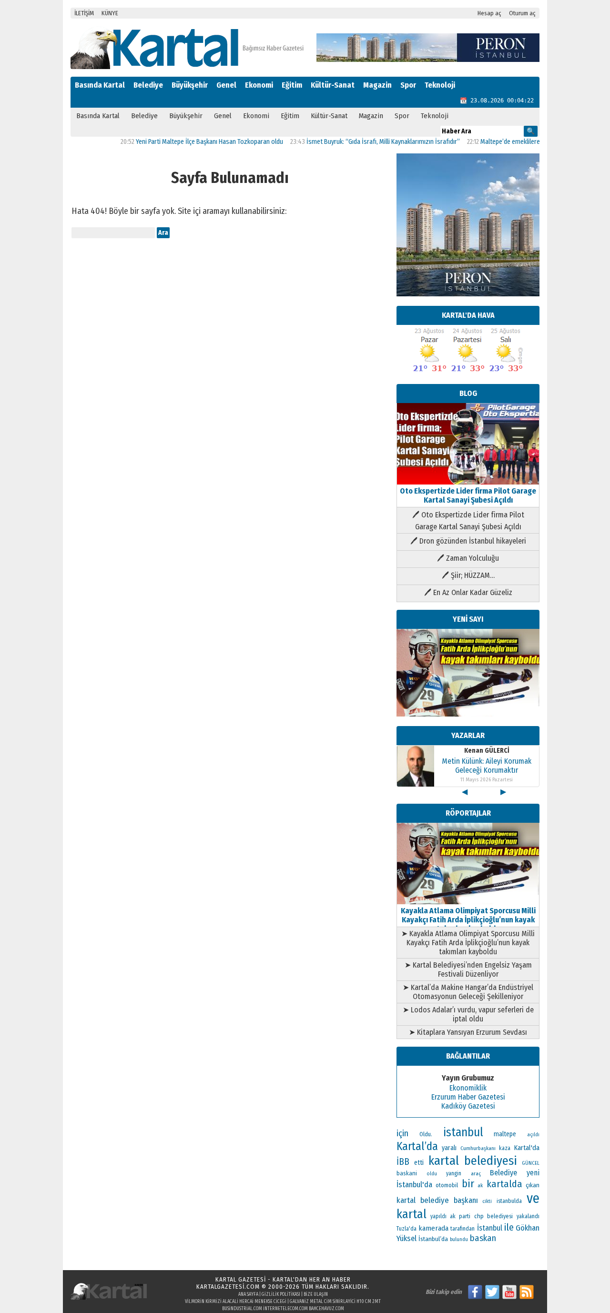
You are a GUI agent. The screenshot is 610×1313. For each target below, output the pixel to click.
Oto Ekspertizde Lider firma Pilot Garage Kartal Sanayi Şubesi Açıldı (468, 495)
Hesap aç (489, 13)
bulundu (459, 1239)
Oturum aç (522, 13)
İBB (402, 1161)
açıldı (533, 1134)
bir (468, 1183)
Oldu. (425, 1134)
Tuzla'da (406, 1228)
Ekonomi (259, 85)
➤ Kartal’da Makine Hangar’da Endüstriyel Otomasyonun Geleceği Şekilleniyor (468, 992)
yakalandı (528, 1216)
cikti (487, 1201)
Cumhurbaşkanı (478, 1148)
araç (476, 1173)
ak (480, 1185)
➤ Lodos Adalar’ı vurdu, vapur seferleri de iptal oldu (468, 1014)
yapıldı (438, 1216)
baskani (406, 1173)
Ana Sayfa (248, 1294)
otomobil (447, 1185)
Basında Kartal (100, 85)
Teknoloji (440, 85)
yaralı (449, 1148)
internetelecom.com (285, 1309)
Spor (408, 85)
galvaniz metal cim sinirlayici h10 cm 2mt (335, 1301)
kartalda (504, 1184)
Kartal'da (526, 1147)
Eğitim (292, 85)
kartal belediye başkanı (437, 1200)
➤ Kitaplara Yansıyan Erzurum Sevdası (468, 1032)
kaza (504, 1148)
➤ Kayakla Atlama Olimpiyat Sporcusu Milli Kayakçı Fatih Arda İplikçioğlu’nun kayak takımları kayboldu (468, 942)
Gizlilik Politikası (281, 1294)
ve (533, 1198)
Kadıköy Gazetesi (468, 1106)
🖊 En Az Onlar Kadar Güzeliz (468, 592)
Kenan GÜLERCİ (486, 751)
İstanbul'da (414, 1184)
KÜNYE (110, 13)
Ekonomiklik (468, 1087)
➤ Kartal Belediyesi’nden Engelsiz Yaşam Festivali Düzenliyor (468, 969)
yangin (453, 1173)
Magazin (377, 85)
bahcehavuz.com (326, 1309)
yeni (533, 1172)
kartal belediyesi (473, 1160)
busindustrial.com (242, 1309)
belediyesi (500, 1216)
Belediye (148, 85)
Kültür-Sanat (333, 85)
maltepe (505, 1134)
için (402, 1133)
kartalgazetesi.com (228, 1286)
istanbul (463, 1132)
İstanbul (489, 1227)
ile (509, 1227)
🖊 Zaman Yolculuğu (468, 558)
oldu (432, 1174)
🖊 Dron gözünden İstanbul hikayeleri (468, 540)
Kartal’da (417, 1146)
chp (479, 1216)
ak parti (460, 1216)
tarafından (462, 1228)
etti (419, 1163)
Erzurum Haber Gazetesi (468, 1096)
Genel (226, 85)
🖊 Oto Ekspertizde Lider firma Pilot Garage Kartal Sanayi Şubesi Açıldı (468, 520)
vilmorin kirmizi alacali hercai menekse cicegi (235, 1301)
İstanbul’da (433, 1239)
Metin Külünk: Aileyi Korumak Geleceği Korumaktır (486, 766)
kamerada (433, 1228)
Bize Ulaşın (316, 1294)
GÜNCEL (530, 1163)
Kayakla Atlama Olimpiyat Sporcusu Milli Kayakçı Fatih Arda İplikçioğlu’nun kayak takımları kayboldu (468, 919)
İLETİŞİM (84, 13)
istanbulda (509, 1201)
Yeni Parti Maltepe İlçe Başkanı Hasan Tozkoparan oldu (189, 142)
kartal (411, 1214)
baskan (483, 1238)
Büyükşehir (190, 85)
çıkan (532, 1185)
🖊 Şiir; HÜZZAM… (468, 575)
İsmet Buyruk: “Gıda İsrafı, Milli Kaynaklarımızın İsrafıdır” (363, 142)
